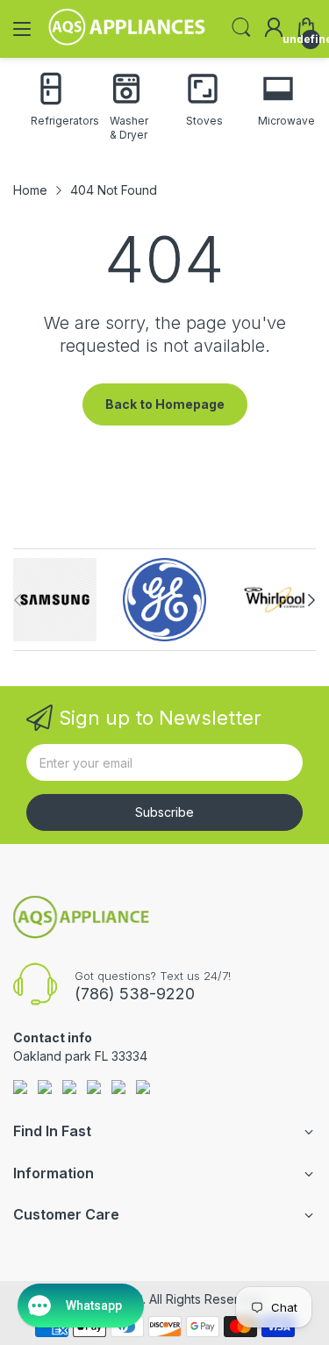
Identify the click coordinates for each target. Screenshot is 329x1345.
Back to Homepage (165, 404)
